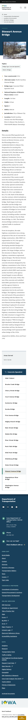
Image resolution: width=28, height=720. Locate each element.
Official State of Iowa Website (9, 1)
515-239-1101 (10, 535)
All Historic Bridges (9, 20)
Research (5, 648)
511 (3, 623)
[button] (22, 718)
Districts (4, 564)
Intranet (6, 630)
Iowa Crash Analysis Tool (11, 678)
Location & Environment (10, 18)
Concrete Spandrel (9, 22)
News (3, 574)
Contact (4, 561)
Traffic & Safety (6, 655)
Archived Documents (8, 693)
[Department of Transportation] (6, 6)
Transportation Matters (9, 570)
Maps (3, 688)
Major (6, 627)
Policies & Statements (8, 685)
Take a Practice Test (8, 611)
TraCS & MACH (6, 682)
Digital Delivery (6, 669)
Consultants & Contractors (10, 589)
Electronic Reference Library (11, 633)
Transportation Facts (8, 652)
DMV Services (6, 605)
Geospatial (5, 672)
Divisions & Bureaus (8, 567)
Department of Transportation (6, 8)
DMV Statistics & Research (10, 675)
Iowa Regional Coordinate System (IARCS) (12, 659)
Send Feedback (6, 711)
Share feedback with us (14, 545)
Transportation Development (11, 16)
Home (5, 14)
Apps (3, 614)
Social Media (6, 555)
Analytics (5, 645)
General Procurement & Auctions (12, 592)
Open (6, 666)
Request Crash (8, 663)
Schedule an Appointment (10, 608)
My (4, 620)
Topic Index (5, 580)
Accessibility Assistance (9, 636)
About (4, 558)
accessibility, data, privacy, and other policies (13, 715)
